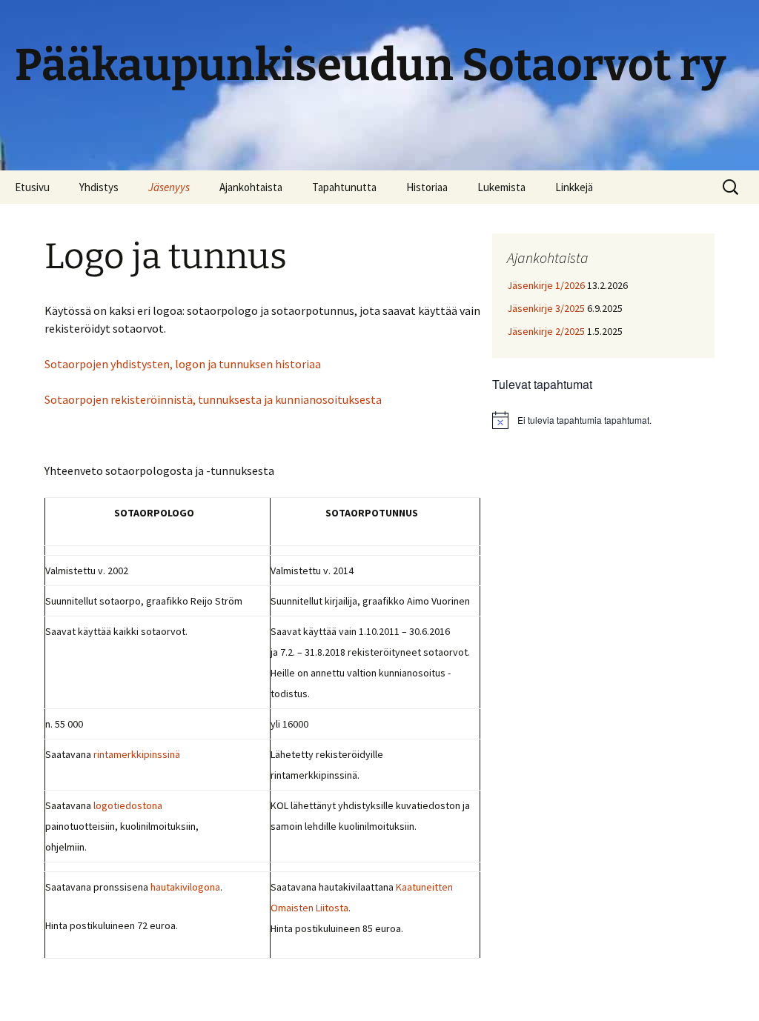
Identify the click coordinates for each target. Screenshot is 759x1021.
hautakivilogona (185, 887)
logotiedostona (127, 805)
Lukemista (501, 187)
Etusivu (32, 187)
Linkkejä (574, 187)
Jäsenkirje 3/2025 (546, 308)
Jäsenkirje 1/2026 (546, 285)
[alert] (603, 420)
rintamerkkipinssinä (136, 754)
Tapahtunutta (344, 187)
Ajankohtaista (250, 187)
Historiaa (427, 187)
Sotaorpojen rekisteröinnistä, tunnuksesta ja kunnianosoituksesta (213, 399)
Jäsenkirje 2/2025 (546, 331)
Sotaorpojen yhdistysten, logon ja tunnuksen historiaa (182, 363)
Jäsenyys (169, 187)
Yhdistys (99, 187)
